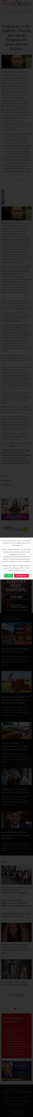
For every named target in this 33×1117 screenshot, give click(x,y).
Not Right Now (21, 576)
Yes (8, 576)
